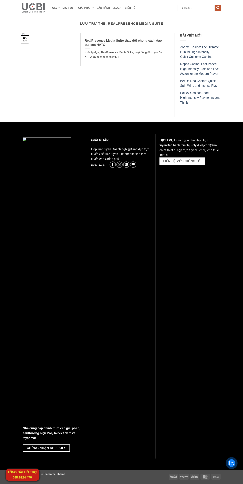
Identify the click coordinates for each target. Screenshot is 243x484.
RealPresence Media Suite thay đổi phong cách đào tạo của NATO (123, 43)
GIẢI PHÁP (84, 7)
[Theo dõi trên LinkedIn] (126, 164)
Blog (116, 7)
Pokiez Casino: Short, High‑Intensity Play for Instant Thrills (199, 97)
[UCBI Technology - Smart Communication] (33, 8)
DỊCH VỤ (67, 7)
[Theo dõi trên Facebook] (113, 164)
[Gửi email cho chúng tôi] (119, 164)
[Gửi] (218, 8)
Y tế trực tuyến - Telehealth (117, 154)
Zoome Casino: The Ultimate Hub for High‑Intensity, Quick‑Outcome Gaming (199, 51)
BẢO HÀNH (103, 7)
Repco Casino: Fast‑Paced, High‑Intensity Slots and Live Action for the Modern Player (199, 68)
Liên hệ (130, 7)
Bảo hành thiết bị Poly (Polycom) (189, 145)
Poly (53, 7)
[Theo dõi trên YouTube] (133, 164)
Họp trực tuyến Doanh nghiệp (111, 149)
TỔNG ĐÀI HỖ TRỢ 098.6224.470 (22, 475)
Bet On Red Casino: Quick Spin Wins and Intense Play (198, 83)
